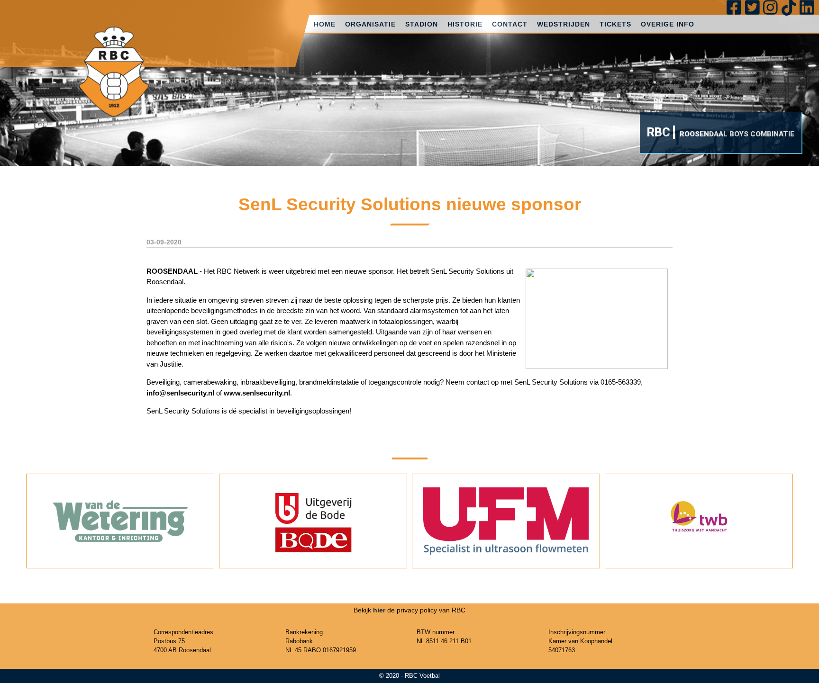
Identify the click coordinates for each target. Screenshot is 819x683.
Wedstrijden (563, 24)
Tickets (615, 24)
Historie (464, 24)
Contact (510, 24)
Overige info (667, 24)
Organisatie (370, 24)
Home (325, 24)
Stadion (421, 24)
